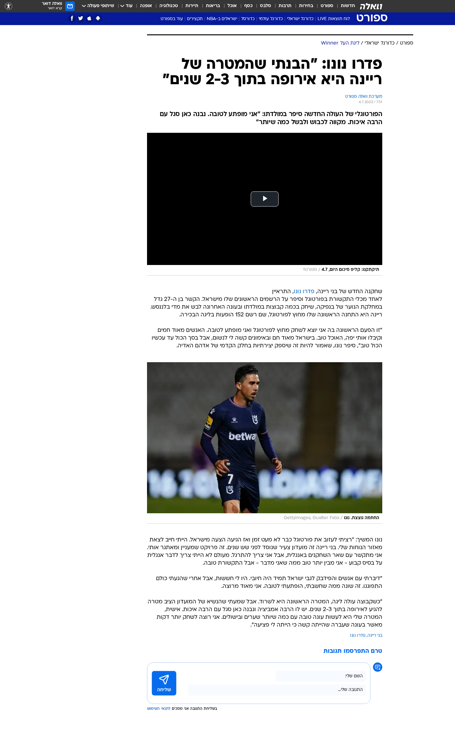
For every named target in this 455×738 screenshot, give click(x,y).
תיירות (191, 6)
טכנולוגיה (168, 6)
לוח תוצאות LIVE (334, 19)
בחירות (306, 6)
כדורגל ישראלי (300, 19)
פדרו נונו (304, 292)
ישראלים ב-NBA (222, 19)
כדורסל (248, 19)
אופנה (146, 6)
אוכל (232, 6)
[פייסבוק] (72, 18)
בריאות (213, 6)
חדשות (348, 6)
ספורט (327, 6)
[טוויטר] (80, 18)
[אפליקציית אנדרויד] (98, 18)
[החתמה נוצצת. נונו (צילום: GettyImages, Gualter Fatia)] (264, 443)
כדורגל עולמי (271, 19)
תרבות (285, 6)
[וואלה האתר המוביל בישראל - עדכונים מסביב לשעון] (371, 6)
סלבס (265, 6)
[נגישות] (8, 6)
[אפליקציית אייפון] (89, 18)
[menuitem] (344, 6)
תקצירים (195, 19)
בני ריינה (374, 636)
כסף (248, 6)
